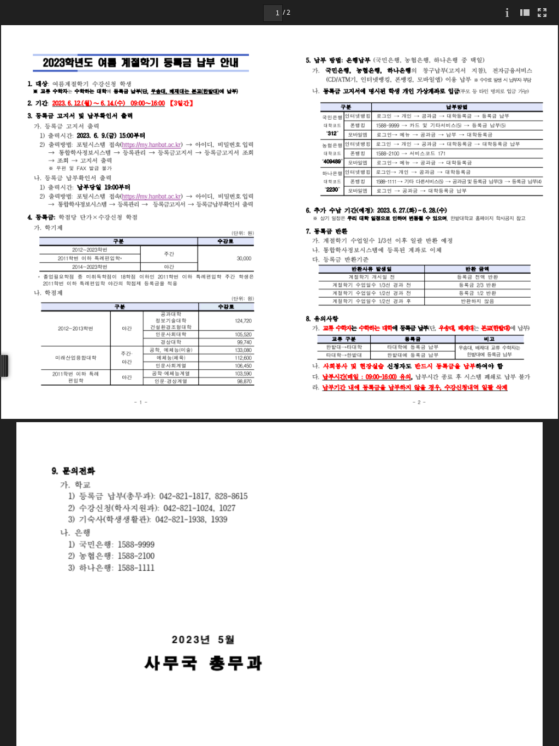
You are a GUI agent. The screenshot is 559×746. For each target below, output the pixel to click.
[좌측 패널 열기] (524, 12)
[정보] (507, 12)
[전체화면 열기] (542, 12)
